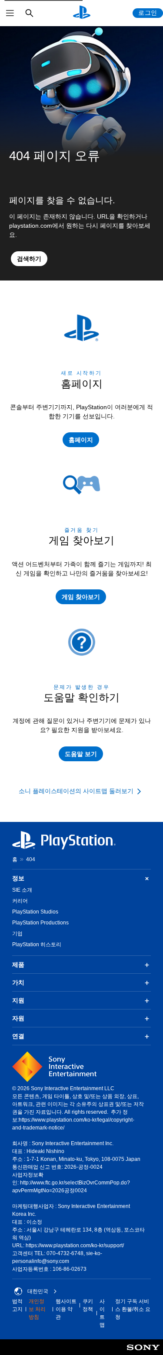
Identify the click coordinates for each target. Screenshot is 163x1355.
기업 (17, 934)
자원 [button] (18, 1018)
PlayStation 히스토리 (36, 944)
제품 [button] (18, 964)
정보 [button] (18, 878)
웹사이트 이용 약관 (66, 1309)
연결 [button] (18, 1036)
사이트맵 (102, 1313)
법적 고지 (17, 1305)
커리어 (20, 901)
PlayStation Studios (35, 912)
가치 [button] (18, 982)
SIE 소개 (22, 890)
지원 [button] (18, 1000)
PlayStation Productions (40, 923)
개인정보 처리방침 (37, 1309)
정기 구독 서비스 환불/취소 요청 (132, 1309)
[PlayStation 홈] (82, 13)
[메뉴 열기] (10, 13)
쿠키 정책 (88, 1305)
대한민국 (37, 1291)
